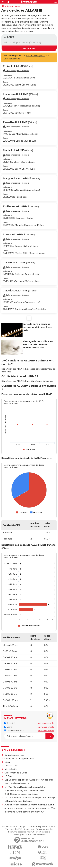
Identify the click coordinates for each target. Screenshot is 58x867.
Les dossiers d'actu (15, 730)
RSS (20, 829)
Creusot (20, 106)
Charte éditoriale (33, 827)
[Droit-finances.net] (43, 852)
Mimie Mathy (11, 769)
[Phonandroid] (43, 864)
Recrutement (29, 829)
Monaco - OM (11, 765)
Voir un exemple (46, 723)
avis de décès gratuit (35, 55)
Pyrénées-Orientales (36, 309)
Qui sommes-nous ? (10, 827)
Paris (18, 197)
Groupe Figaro (18, 835)
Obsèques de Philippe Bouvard (19, 758)
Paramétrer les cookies (17, 832)
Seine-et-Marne (37, 253)
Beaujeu (20, 113)
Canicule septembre (14, 755)
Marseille (19, 225)
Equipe (22, 827)
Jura (34, 141)
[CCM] (43, 847)
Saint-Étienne (22, 77)
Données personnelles (44, 829)
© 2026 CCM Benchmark (35, 835)
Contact (52, 827)
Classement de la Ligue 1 (16, 772)
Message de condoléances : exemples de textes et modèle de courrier (38, 344)
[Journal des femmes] (15, 847)
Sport (9, 727)
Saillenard (19, 274)
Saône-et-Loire (32, 106)
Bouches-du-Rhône (34, 225)
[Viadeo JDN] (43, 858)
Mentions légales (43, 832)
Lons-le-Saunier (23, 141)
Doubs (29, 218)
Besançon (20, 218)
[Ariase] (15, 863)
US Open (9, 776)
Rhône (28, 113)
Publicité (44, 827)
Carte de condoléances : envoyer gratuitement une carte (37, 327)
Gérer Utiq (31, 832)
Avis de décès (13, 6)
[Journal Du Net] (15, 852)
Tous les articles (11, 829)
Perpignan (19, 309)
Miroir (19, 134)
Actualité (10, 723)
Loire (32, 77)
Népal (7, 762)
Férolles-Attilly (21, 253)
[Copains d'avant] (15, 858)
